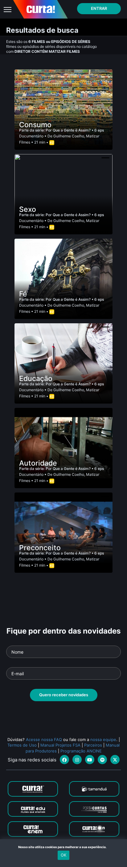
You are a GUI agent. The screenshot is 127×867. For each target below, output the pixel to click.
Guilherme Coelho (68, 136)
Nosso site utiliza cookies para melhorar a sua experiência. (63, 847)
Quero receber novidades (63, 694)
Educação (35, 378)
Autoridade (38, 463)
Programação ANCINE (81, 750)
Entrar (99, 8)
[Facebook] (64, 759)
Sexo (27, 209)
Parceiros (93, 745)
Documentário (31, 136)
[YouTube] (89, 759)
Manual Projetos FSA (60, 745)
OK (63, 854)
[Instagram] (77, 759)
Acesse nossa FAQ (44, 739)
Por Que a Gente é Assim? (69, 130)
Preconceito (40, 547)
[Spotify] (102, 759)
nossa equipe (103, 739)
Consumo (35, 124)
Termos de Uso (22, 745)
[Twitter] (115, 759)
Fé (23, 294)
